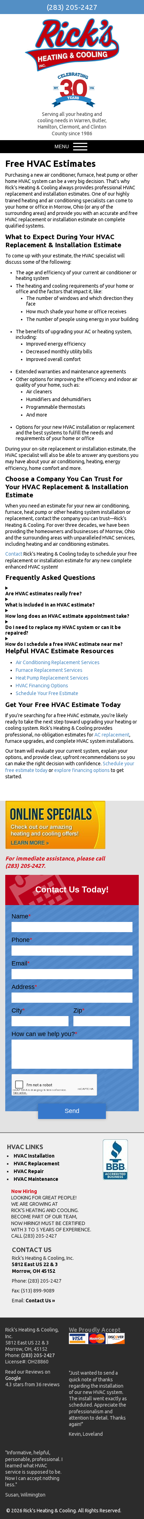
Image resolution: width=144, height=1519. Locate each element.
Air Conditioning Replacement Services (58, 662)
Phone (22, 939)
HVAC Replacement (36, 1163)
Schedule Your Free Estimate (47, 693)
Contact (13, 554)
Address (24, 986)
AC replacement (111, 735)
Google (13, 1378)
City (18, 1010)
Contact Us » (40, 1300)
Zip (79, 1010)
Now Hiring (24, 1191)
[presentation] (55, 1085)
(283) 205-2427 (72, 7)
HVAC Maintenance (36, 1179)
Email (21, 963)
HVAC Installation (34, 1156)
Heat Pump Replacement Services (52, 678)
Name (21, 916)
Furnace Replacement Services (49, 670)
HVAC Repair (29, 1171)
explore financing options (82, 770)
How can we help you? (44, 1033)
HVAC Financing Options (42, 685)
